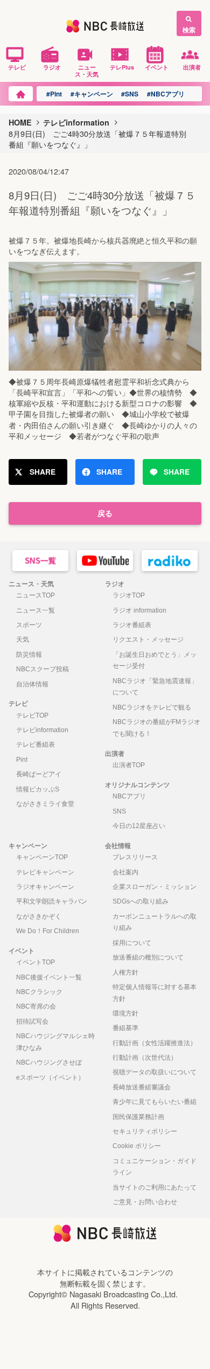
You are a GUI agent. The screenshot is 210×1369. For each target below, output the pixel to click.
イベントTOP (35, 962)
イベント (157, 67)
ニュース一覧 (35, 610)
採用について (132, 943)
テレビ (17, 67)
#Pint (54, 94)
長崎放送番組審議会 (142, 1087)
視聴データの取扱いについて (155, 1072)
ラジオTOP (129, 595)
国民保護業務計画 (138, 1117)
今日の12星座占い (139, 826)
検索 (189, 29)
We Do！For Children (47, 931)
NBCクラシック (39, 992)
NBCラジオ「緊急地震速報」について (155, 687)
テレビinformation (76, 122)
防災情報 (29, 654)
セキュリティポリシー (145, 1131)
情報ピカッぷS (37, 789)
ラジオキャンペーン (45, 887)
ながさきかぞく (38, 916)
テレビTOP (32, 715)
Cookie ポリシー (137, 1146)
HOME (20, 122)
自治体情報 (32, 684)
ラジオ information (139, 610)
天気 (22, 639)
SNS (119, 811)
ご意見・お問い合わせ (145, 1202)
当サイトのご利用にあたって (155, 1187)
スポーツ (29, 625)
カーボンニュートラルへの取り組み (155, 922)
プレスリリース (135, 857)
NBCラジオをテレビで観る (152, 707)
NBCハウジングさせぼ (49, 1062)
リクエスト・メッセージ (148, 639)
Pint (21, 759)
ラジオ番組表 (132, 625)
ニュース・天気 (87, 70)
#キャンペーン (92, 94)
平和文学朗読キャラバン (51, 901)
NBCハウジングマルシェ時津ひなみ (55, 1042)
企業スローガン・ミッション (155, 887)
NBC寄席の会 (36, 1006)
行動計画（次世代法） (145, 1057)
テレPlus (122, 67)
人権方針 (125, 972)
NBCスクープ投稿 (42, 669)
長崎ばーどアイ (38, 774)
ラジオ (52, 67)
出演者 (192, 67)
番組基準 (125, 1028)
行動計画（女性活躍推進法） (155, 1043)
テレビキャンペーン (45, 872)
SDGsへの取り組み (141, 901)
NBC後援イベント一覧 (49, 977)
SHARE (42, 472)
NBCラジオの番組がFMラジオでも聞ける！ (156, 728)
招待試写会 (32, 1021)
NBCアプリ (129, 796)
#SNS (129, 94)
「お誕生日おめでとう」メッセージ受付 (155, 660)
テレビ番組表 (35, 744)
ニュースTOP (35, 595)
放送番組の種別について (148, 957)
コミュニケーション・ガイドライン (155, 1167)
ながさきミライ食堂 (45, 804)
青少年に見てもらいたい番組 (155, 1102)
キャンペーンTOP (42, 857)
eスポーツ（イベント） (50, 1077)
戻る (105, 513)
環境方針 (125, 1013)
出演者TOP (129, 765)
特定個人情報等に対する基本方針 (155, 993)
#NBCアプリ (166, 94)
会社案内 (125, 872)
